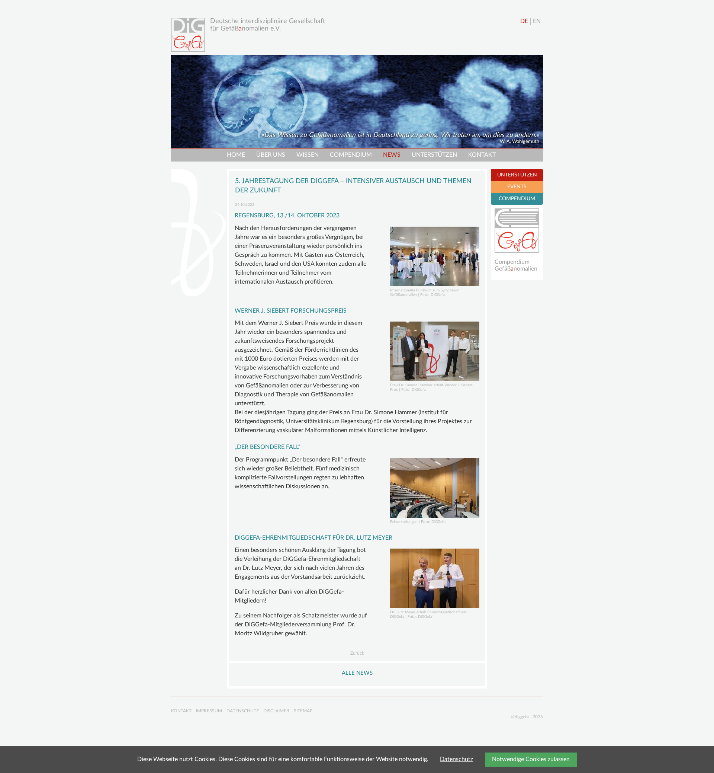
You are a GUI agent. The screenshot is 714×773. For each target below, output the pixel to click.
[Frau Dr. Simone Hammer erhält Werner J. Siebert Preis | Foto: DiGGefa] (434, 351)
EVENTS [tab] (517, 186)
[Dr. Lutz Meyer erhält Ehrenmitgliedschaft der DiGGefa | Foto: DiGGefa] (434, 578)
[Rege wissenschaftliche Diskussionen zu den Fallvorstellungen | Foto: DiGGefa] (434, 488)
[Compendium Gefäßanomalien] (517, 230)
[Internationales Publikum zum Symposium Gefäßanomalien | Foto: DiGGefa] (434, 256)
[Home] (189, 35)
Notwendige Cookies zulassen (531, 759)
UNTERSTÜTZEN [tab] (517, 175)
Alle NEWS (357, 673)
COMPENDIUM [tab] (517, 198)
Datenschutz (456, 759)
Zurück (357, 653)
